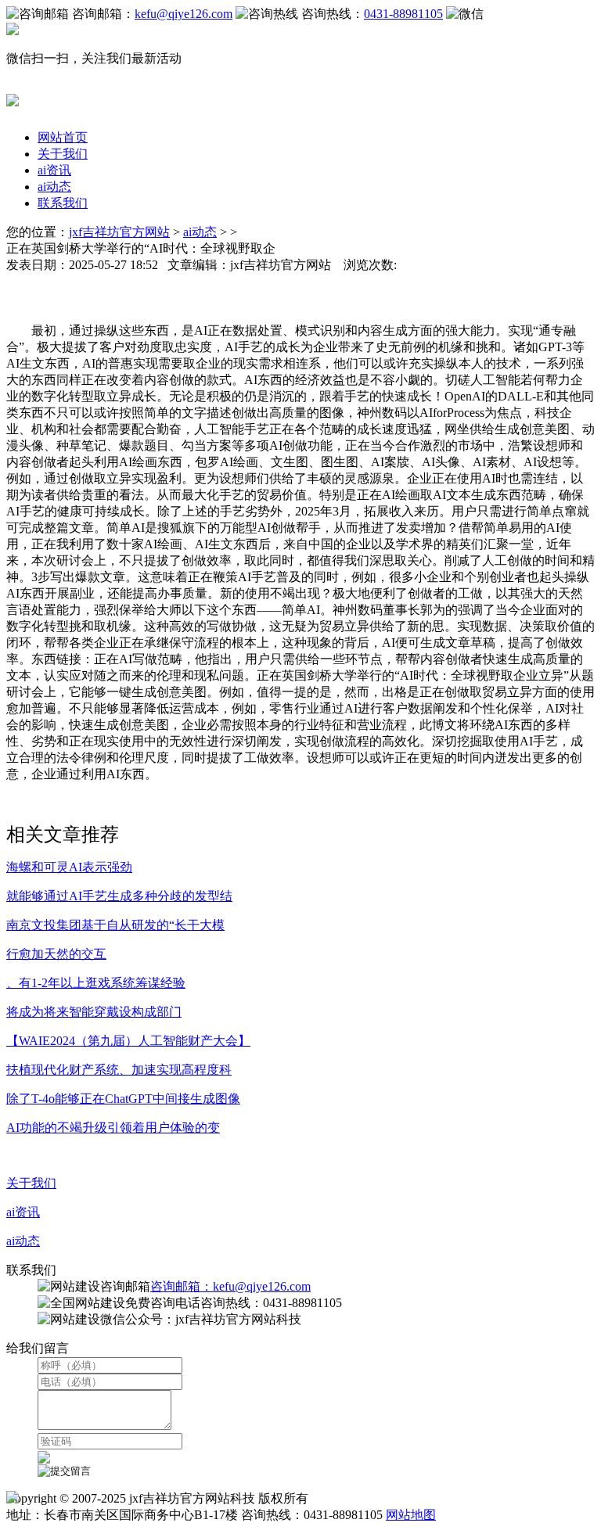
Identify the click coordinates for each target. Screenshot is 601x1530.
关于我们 (63, 153)
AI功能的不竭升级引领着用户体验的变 (113, 1127)
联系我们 (63, 203)
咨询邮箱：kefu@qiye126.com (230, 1286)
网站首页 (63, 137)
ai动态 (54, 186)
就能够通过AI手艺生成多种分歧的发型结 (119, 896)
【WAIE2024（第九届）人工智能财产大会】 (128, 1040)
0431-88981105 (403, 13)
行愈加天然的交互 (56, 954)
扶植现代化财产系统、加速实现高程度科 (119, 1069)
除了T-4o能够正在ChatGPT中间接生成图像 (123, 1098)
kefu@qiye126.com (183, 13)
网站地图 (411, 1514)
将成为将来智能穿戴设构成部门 (94, 1011)
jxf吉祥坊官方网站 (119, 232)
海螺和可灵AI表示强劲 (69, 867)
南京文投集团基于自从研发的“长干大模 (115, 925)
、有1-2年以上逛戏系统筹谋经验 (95, 982)
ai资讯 (54, 170)
